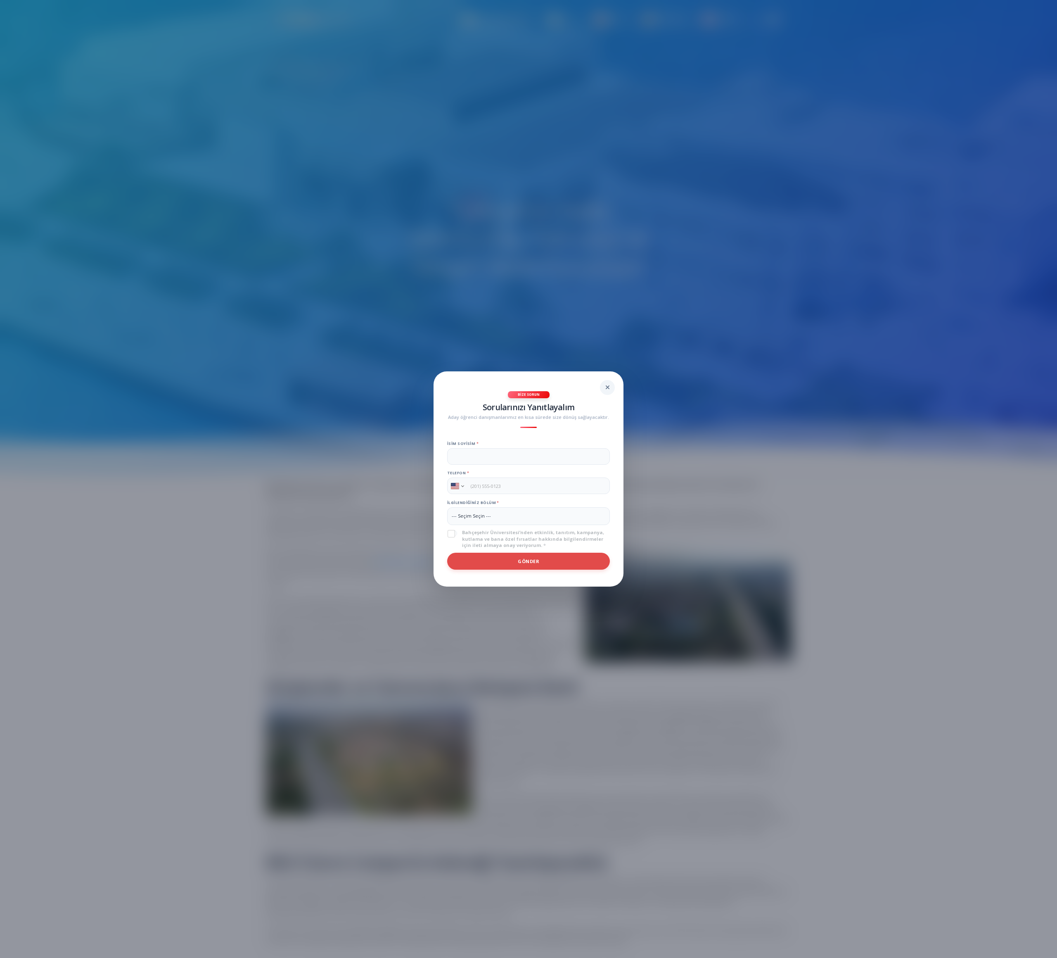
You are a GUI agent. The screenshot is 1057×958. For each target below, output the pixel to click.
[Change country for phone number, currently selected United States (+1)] (457, 486)
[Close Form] (607, 387)
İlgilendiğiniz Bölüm (473, 502)
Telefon (458, 472)
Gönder (528, 561)
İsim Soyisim (463, 443)
